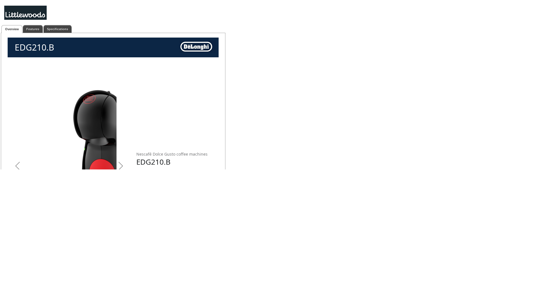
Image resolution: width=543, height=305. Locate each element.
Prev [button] (18, 121)
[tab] (11, 29)
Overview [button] (12, 29)
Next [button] (119, 121)
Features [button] (32, 29)
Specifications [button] (57, 29)
